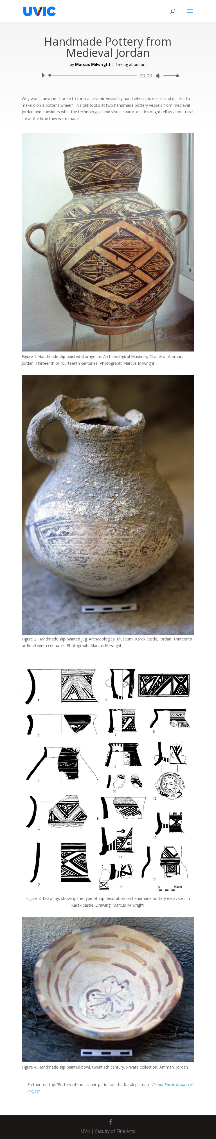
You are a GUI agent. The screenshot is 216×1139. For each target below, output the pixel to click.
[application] (108, 75)
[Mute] (158, 75)
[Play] (43, 75)
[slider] (169, 75)
